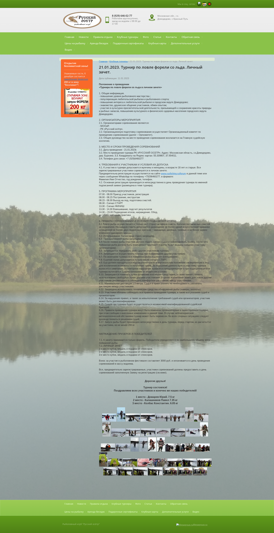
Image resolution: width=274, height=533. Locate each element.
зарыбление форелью (76, 79)
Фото (146, 37)
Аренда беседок (99, 43)
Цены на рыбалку (75, 43)
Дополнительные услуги (185, 43)
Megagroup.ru (200, 524)
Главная (69, 37)
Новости (84, 37)
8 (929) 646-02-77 (122, 15)
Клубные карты (157, 43)
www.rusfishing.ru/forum (173, 173)
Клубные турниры (127, 37)
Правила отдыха (102, 37)
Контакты (171, 37)
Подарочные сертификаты (128, 43)
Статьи (157, 37)
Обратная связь (191, 37)
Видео (68, 49)
